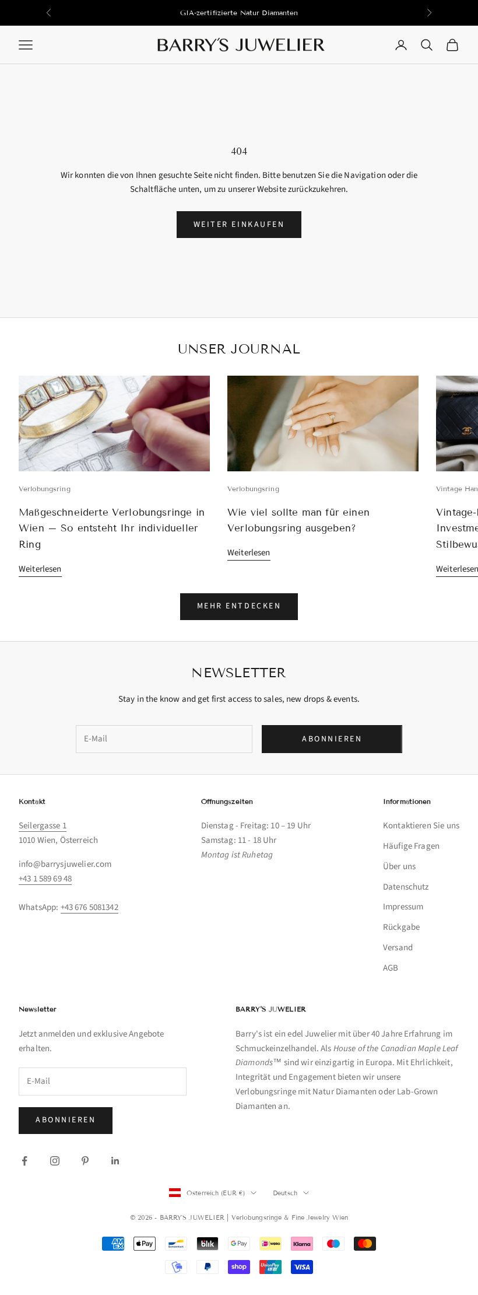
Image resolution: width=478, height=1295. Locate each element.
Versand (398, 948)
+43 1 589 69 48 (45, 879)
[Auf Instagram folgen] (55, 1161)
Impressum (403, 907)
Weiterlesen (40, 569)
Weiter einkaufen (239, 224)
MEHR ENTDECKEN (239, 606)
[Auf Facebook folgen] (24, 1161)
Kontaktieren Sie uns (421, 826)
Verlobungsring (45, 488)
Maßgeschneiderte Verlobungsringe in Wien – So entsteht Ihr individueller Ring (112, 528)
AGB (390, 968)
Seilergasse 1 (42, 826)
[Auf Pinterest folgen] (85, 1161)
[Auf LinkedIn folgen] (115, 1161)
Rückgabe (401, 927)
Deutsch (285, 1193)
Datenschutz (406, 887)
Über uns (399, 866)
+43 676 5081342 (89, 907)
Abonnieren (332, 739)
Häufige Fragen (411, 846)
